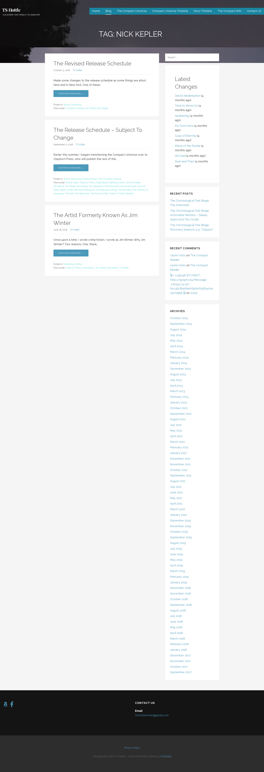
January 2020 (178, 514)
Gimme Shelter (133, 182)
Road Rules (131, 186)
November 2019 (180, 526)
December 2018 (180, 587)
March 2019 (177, 571)
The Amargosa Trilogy (106, 190)
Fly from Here (184, 125)
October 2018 (179, 599)
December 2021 (180, 458)
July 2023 (176, 380)
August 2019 (178, 543)
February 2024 (179, 357)
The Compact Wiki (229, 11)
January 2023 (178, 402)
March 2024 (177, 351)
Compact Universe (75, 108)
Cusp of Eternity (185, 135)
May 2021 (176, 498)
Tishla (112, 193)
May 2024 (176, 340)
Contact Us (254, 11)
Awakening (182, 115)
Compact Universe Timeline (170, 11)
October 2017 (179, 666)
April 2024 (176, 346)
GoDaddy (165, 756)
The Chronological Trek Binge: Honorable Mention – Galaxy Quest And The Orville (189, 215)
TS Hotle (120, 193)
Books (67, 104)
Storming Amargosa (84, 190)
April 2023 (176, 385)
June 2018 (176, 621)
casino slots (177, 255)
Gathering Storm (117, 182)
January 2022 (178, 453)
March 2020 (177, 509)
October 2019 (179, 531)
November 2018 (180, 593)
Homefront (58, 186)
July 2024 (176, 335)
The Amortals (124, 190)
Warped (129, 193)
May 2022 (176, 430)
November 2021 (180, 464)
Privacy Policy (132, 747)
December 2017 (180, 655)
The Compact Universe (132, 11)
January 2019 (178, 582)
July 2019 (176, 548)
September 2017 (181, 672)
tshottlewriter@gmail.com (152, 715)
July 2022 (176, 424)
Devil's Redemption (187, 95)
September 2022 (181, 413)
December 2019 (180, 520)
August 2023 (178, 374)
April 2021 (176, 503)
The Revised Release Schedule (92, 63)
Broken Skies (72, 182)
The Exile (69, 193)
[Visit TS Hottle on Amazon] (5, 705)
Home (96, 11)
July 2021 (176, 486)
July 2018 (176, 616)
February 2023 (179, 396)
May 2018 (176, 627)
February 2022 (179, 447)
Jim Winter (90, 108)
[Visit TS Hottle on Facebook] (12, 705)
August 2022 (178, 419)
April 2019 (176, 565)
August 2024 (178, 329)
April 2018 (176, 633)
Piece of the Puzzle (187, 145)
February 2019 (179, 576)
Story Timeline (202, 11)
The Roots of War (99, 193)
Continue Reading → (71, 93)
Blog (108, 11)
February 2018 (179, 644)
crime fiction (88, 268)
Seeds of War (66, 190)
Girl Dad (180, 155)
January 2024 (178, 363)
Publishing (76, 104)
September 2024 (181, 323)
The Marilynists (82, 193)
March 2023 (177, 391)
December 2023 (180, 368)
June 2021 (176, 492)
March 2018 (177, 638)
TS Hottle (11, 10)
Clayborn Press (87, 182)
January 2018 (178, 649)
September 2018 (181, 604)
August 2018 (178, 610)
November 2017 (180, 661)
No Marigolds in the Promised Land (106, 186)
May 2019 (176, 559)
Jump (193, 293)
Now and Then (184, 161)
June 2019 (176, 554)
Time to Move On (186, 105)
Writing (78, 264)
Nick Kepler (102, 108)
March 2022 (177, 441)
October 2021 (178, 470)
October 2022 (179, 408)
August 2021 (177, 481)
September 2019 (181, 537)
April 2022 (176, 436)
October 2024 (179, 318)
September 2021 (180, 475)
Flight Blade (102, 182)
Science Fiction (89, 179)
